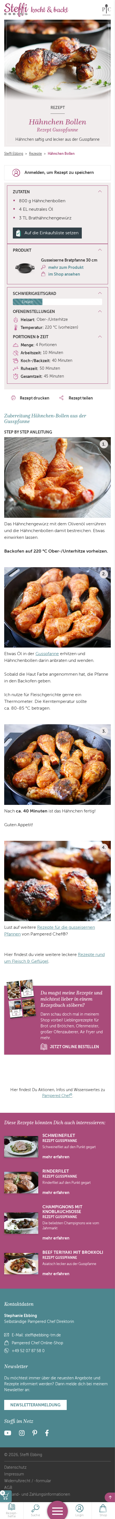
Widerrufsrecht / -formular (27, 1481)
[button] (57, 250)
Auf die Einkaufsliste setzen (51, 232)
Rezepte (35, 154)
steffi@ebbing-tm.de (43, 1335)
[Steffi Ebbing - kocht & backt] (36, 10)
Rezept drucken (34, 398)
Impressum (14, 1474)
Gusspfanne (47, 653)
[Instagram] (22, 1434)
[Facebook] (47, 1434)
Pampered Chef (57, 1096)
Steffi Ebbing (13, 154)
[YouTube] (9, 1434)
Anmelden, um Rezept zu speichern (59, 172)
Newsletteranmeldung (35, 1405)
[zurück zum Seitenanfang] (110, 1497)
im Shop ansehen (64, 274)
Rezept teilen (80, 398)
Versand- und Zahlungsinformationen (37, 1494)
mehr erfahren (56, 1157)
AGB (8, 1488)
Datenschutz (15, 1467)
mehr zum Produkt (65, 267)
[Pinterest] (34, 1434)
